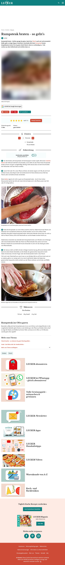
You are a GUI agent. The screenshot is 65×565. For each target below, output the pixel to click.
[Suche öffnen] (58, 3)
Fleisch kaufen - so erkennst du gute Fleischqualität (15, 341)
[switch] (34, 155)
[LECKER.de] (7, 3)
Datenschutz (43, 546)
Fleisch (12, 30)
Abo (47, 553)
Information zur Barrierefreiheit (39, 550)
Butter (6, 179)
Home (2, 30)
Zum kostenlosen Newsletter (32, 509)
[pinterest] (32, 536)
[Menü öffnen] (63, 3)
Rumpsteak (39, 43)
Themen (37, 553)
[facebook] (26, 536)
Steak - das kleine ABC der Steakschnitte (12, 344)
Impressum (22, 546)
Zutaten (7, 30)
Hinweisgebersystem (22, 553)
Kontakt (43, 553)
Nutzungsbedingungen (32, 546)
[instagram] (38, 536)
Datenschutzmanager (23, 550)
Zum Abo (40, 524)
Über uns (31, 553)
